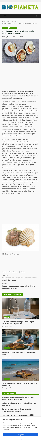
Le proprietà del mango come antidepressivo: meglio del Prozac (19, 277)
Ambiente (5, 27)
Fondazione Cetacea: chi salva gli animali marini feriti (20, 339)
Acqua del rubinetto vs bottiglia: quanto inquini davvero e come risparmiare (20, 308)
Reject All (20, 444)
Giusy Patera (7, 37)
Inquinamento (12, 27)
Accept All (20, 435)
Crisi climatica (11, 272)
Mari (17, 272)
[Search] (36, 16)
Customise (20, 439)
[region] (20, 432)
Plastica (22, 272)
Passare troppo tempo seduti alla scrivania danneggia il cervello (18, 286)
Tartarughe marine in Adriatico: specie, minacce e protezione (20, 370)
